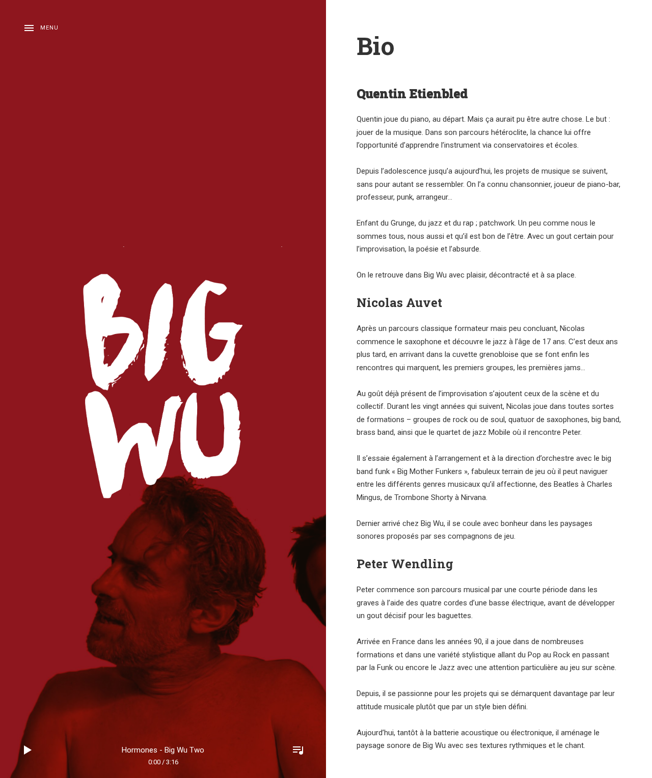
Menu (49, 27)
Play (28, 750)
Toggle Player (298, 750)
